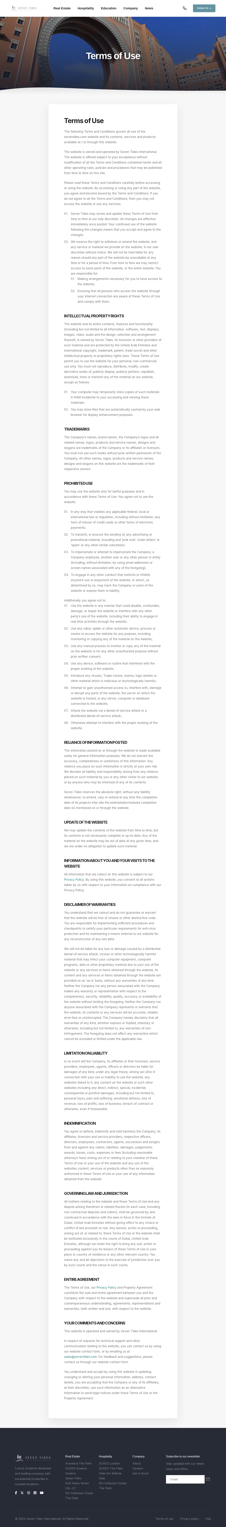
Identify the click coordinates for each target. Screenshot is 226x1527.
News (149, 8)
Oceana (70, 1473)
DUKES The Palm (111, 1468)
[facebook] (16, 1493)
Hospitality (86, 8)
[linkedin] (35, 1493)
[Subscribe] (208, 1479)
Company (130, 8)
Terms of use (164, 1518)
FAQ (208, 1518)
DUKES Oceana (76, 1468)
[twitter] (22, 1493)
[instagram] (28, 1493)
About (136, 1463)
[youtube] (41, 1493)
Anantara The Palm (78, 1463)
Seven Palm (73, 1478)
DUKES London (109, 1463)
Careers (137, 1468)
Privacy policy (189, 1518)
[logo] (32, 1458)
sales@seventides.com (80, 1357)
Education (108, 8)
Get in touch (140, 1473)
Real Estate (62, 8)
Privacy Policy (74, 879)
